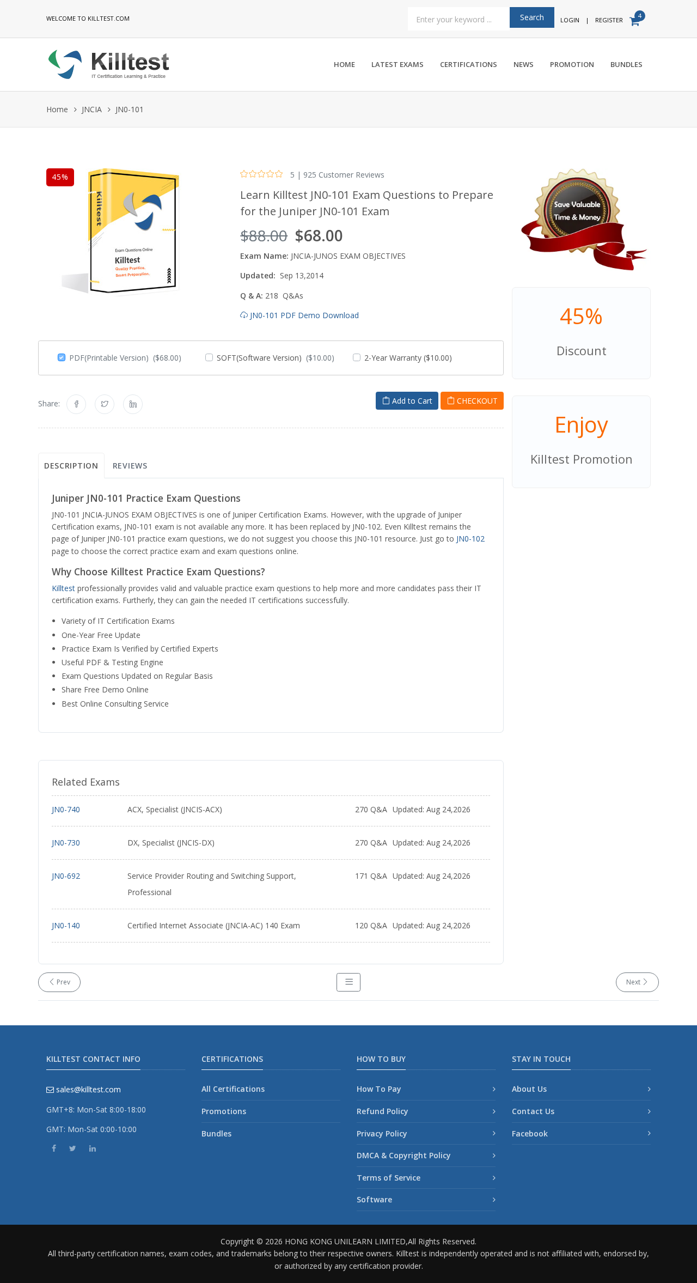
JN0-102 (470, 538)
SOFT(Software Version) (275, 357)
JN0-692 (66, 876)
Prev (62, 982)
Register (609, 20)
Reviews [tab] (130, 465)
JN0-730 (66, 842)
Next (634, 982)
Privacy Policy (382, 1133)
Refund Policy (382, 1111)
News (523, 64)
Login (569, 20)
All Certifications (233, 1089)
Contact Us (533, 1111)
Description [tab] (71, 465)
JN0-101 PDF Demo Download (303, 315)
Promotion (572, 64)
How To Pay (379, 1089)
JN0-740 (66, 809)
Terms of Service (388, 1177)
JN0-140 (66, 925)
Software (374, 1199)
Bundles (626, 64)
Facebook (530, 1133)
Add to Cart (411, 401)
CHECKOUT (476, 401)
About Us (529, 1089)
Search (532, 17)
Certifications (468, 64)
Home (344, 64)
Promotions (223, 1111)
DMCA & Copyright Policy (404, 1155)
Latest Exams (397, 64)
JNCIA (92, 109)
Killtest (63, 588)
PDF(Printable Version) (125, 357)
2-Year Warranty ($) (408, 357)
